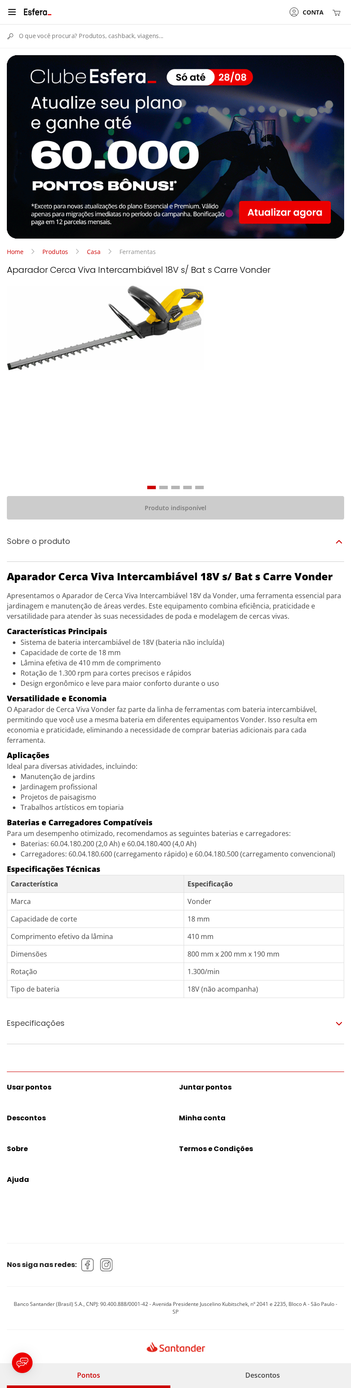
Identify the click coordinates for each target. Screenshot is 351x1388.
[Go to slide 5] (199, 487)
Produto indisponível (175, 508)
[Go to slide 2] (163, 487)
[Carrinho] (338, 12)
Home (15, 252)
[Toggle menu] (12, 12)
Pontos (88, 1375)
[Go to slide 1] (151, 487)
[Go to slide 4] (187, 487)
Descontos (262, 1375)
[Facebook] (87, 1265)
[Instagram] (106, 1265)
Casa (94, 252)
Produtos (55, 252)
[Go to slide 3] (175, 487)
